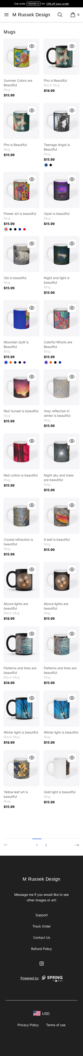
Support (42, 915)
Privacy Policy (28, 1025)
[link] (21, 56)
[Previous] (7, 843)
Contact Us (41, 937)
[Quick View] (31, 46)
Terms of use (55, 1025)
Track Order (42, 926)
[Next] (75, 843)
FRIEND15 (33, 3)
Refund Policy (41, 949)
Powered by (30, 978)
